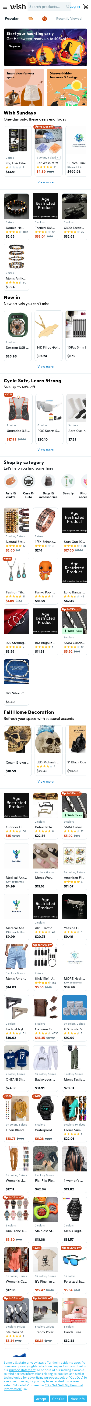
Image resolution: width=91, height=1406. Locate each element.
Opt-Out (58, 1399)
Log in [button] (75, 6)
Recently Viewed (68, 18)
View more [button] (46, 182)
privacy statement (22, 1370)
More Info (77, 1399)
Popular (12, 18)
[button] (67, 6)
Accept (41, 1399)
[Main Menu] (5, 7)
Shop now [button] (14, 46)
